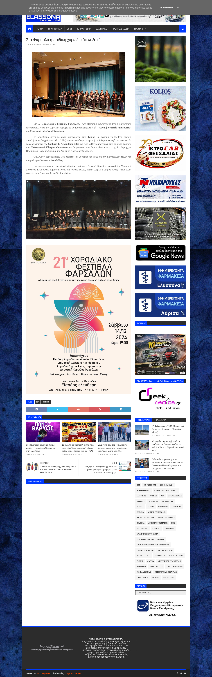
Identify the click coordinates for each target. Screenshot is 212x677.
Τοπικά (46, 402)
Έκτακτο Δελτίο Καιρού (166, 490)
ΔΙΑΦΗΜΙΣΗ (102, 28)
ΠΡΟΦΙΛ (39, 28)
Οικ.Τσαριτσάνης (175, 567)
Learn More (166, 7)
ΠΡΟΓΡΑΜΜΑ (55, 28)
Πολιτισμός (142, 578)
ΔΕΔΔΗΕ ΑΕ (176, 507)
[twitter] (181, 673)
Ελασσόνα (169, 529)
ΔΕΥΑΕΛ (140, 512)
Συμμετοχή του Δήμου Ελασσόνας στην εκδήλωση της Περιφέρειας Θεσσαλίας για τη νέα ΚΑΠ (113, 448)
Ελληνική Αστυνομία (147, 534)
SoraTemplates (43, 673)
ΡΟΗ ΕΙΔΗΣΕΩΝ (121, 28)
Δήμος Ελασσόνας (156, 512)
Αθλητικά (153, 501)
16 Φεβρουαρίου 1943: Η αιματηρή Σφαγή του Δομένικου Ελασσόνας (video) (168, 429)
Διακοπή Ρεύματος (157, 523)
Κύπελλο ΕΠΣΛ (176, 556)
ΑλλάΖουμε (167, 501)
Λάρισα (150, 561)
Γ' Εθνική (163, 507)
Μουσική (141, 567)
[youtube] (184, 673)
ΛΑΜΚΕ (140, 561)
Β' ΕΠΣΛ (140, 507)
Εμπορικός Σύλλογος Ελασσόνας (153, 545)
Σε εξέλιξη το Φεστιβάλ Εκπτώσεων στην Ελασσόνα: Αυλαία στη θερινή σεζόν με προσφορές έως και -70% (78, 448)
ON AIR (69, 28)
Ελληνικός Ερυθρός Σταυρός (151, 539)
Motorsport (150, 485)
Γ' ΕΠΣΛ (151, 507)
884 (37, 402)
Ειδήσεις (156, 529)
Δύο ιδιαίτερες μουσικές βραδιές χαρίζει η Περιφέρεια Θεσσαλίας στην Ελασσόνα (40, 448)
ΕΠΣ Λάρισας (143, 529)
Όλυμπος (141, 496)
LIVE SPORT (139, 28)
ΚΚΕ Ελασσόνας (165, 550)
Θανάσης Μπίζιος (145, 550)
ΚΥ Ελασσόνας (144, 556)
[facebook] (177, 673)
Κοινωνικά (160, 556)
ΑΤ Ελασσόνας (175, 496)
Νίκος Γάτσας (156, 567)
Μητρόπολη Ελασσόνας (169, 561)
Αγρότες (141, 501)
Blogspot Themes (73, 673)
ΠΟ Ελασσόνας (144, 572)
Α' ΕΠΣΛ (153, 496)
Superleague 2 (143, 490)
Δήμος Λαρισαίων (145, 518)
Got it (180, 7)
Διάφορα (140, 523)
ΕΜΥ (173, 523)
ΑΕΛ (162, 496)
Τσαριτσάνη (168, 578)
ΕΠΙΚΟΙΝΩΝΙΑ (84, 28)
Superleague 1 (166, 485)
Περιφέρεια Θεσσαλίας (166, 572)
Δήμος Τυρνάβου (166, 518)
